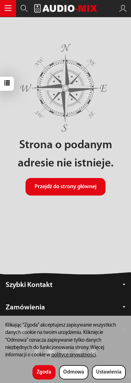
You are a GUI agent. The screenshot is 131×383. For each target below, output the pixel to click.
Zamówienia (25, 307)
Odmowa (73, 372)
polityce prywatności (73, 355)
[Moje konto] (123, 8)
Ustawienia (109, 372)
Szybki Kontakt (29, 285)
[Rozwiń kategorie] (8, 8)
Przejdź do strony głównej (65, 187)
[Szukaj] (24, 8)
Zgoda (44, 372)
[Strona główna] (65, 8)
